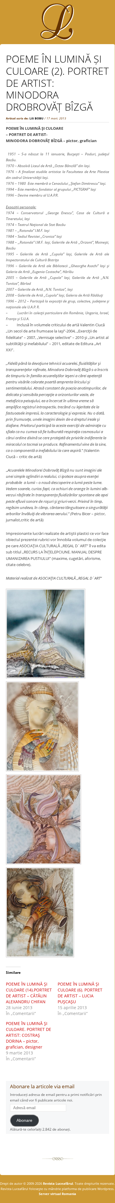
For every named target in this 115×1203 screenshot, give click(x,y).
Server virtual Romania (57, 1194)
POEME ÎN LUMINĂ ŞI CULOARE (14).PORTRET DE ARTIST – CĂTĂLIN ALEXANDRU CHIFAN (29, 992)
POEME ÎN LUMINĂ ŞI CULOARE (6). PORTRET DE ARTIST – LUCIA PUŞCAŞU (80, 992)
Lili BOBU (36, 118)
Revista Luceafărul (57, 1183)
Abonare (24, 1120)
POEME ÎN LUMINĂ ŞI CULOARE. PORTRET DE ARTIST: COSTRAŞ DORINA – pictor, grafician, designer (28, 1035)
